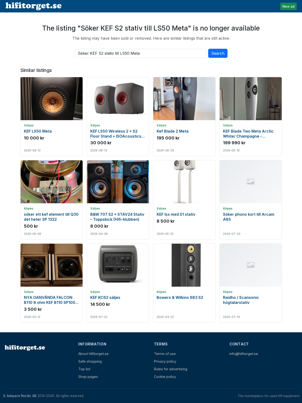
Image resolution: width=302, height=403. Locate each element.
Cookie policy (165, 377)
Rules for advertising (170, 369)
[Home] (24, 348)
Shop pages (88, 377)
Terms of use (165, 354)
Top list (84, 369)
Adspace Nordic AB (22, 396)
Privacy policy (165, 361)
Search (217, 53)
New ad (288, 6)
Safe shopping (90, 361)
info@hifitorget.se (243, 354)
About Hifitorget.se (93, 354)
